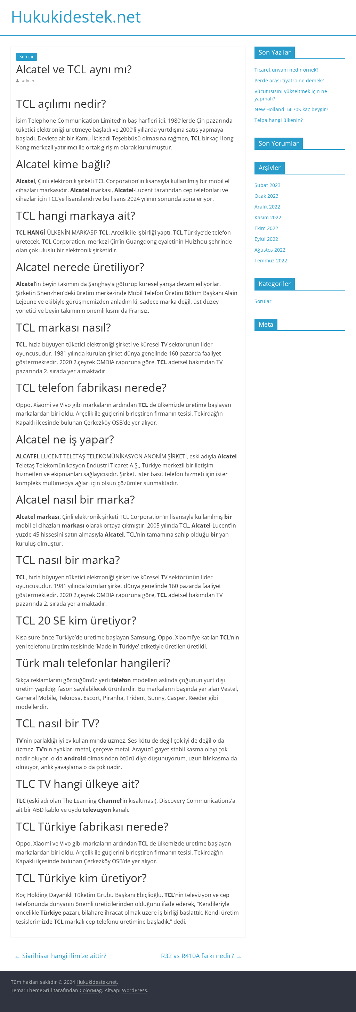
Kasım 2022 (267, 217)
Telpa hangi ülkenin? (278, 120)
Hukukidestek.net (76, 16)
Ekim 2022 (266, 228)
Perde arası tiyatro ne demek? (289, 80)
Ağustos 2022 (269, 249)
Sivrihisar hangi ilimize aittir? (60, 956)
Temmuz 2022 (270, 260)
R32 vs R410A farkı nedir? (201, 956)
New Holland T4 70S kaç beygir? (291, 109)
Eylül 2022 (266, 239)
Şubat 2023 (267, 185)
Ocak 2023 (266, 196)
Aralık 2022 (267, 206)
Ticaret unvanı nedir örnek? (286, 69)
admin (28, 80)
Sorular (26, 56)
